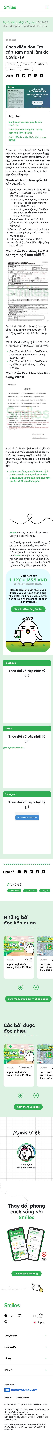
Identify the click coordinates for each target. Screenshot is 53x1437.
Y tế (29, 959)
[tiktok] (12, 1315)
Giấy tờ (41, 64)
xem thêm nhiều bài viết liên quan (28, 998)
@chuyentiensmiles (13, 747)
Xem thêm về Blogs (28, 1106)
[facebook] (5, 1315)
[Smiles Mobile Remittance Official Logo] (10, 7)
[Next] (36, 987)
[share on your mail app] (42, 76)
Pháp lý (7, 1397)
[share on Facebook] (17, 76)
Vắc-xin (26, 69)
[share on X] (36, 76)
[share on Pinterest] (23, 76)
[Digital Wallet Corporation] (20, 1390)
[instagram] (19, 1315)
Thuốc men (25, 1067)
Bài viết (8, 1370)
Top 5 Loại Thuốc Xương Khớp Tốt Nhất (19, 966)
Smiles (13, 532)
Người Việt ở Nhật (14, 22)
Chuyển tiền (11, 1335)
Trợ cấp (31, 22)
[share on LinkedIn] (30, 76)
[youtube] (5, 1321)
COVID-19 (26, 64)
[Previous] (20, 987)
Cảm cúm (12, 64)
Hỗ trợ (7, 1358)
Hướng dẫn (10, 1347)
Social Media (23, 1397)
